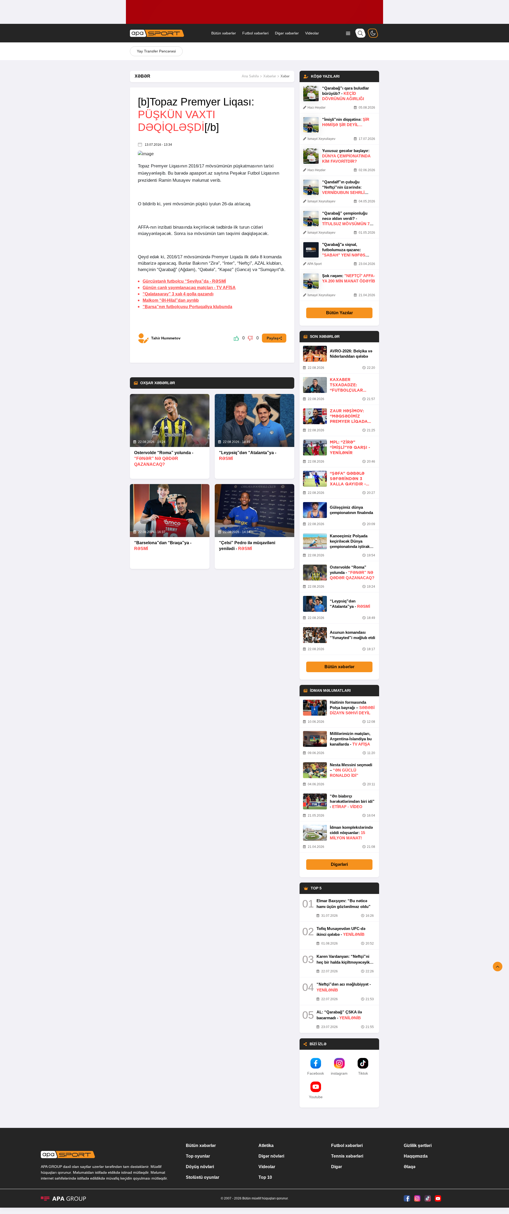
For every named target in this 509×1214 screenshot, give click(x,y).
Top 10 (265, 1177)
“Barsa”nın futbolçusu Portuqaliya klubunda (187, 306)
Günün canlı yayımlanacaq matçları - (189, 287)
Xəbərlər (269, 76)
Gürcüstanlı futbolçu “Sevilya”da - (184, 281)
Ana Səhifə (250, 76)
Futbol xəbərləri (255, 33)
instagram (339, 1073)
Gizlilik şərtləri (418, 1145)
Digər (336, 1166)
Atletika (266, 1145)
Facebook (315, 1073)
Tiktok (363, 1073)
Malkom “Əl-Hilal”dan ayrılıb (171, 300)
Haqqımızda (416, 1156)
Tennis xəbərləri (347, 1156)
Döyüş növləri (200, 1166)
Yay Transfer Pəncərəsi (156, 51)
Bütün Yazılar (339, 313)
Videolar (312, 33)
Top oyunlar (198, 1156)
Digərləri (339, 864)
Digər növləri (271, 1156)
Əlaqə (409, 1166)
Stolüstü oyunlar (202, 1177)
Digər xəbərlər (287, 33)
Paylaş (273, 338)
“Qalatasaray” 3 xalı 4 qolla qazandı (178, 294)
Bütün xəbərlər (223, 33)
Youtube (316, 1097)
